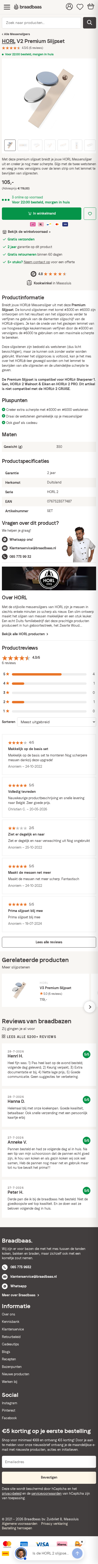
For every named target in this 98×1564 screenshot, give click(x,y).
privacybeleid (11, 1493)
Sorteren (8, 722)
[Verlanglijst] (80, 7)
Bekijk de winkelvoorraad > (29, 232)
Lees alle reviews (49, 942)
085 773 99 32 (20, 557)
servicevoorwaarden (46, 1493)
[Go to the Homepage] (28, 7)
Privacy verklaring (54, 1524)
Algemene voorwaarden (19, 1524)
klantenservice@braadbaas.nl (33, 1276)
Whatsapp (18, 1286)
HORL (8, 41)
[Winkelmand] (90, 7)
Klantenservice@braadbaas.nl (33, 548)
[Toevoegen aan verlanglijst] (90, 213)
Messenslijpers (20, 34)
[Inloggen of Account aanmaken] (69, 7)
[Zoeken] (89, 22)
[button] (49, 674)
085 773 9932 (20, 1267)
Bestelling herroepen (17, 1528)
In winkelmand (44, 213)
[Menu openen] (7, 7)
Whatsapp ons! (21, 539)
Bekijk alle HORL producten (24, 634)
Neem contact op (37, 262)
